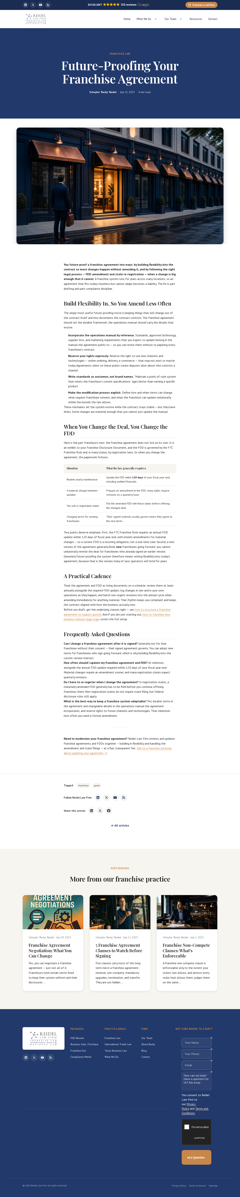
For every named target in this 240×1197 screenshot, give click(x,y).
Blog (144, 1050)
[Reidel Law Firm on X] (33, 5)
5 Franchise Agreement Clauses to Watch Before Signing (119, 950)
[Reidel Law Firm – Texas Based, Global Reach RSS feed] (48, 5)
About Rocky (148, 1044)
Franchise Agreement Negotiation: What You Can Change (50, 950)
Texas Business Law (116, 1050)
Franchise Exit (78, 1050)
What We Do (143, 19)
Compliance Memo (81, 1057)
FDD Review (77, 1038)
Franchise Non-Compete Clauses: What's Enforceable (186, 950)
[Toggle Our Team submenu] (181, 19)
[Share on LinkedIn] (91, 810)
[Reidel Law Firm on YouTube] (41, 5)
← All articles (120, 825)
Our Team (170, 19)
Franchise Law (112, 1038)
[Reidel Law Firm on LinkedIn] (25, 5)
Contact (213, 19)
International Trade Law (118, 1044)
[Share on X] (100, 810)
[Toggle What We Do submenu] (156, 19)
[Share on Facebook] (108, 810)
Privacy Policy (179, 1185)
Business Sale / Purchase (84, 1044)
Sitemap (213, 1185)
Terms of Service (197, 1185)
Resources (196, 19)
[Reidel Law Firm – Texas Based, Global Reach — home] (36, 19)
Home (127, 19)
